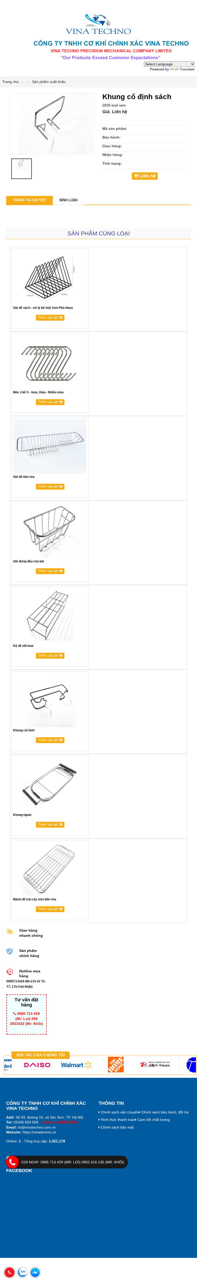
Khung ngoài (22, 815)
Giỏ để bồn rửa (24, 477)
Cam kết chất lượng (153, 1120)
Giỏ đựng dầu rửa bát (28, 561)
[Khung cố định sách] (52, 123)
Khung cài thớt (24, 730)
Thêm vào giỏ (48, 317)
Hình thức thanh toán (117, 1120)
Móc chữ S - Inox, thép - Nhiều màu (38, 392)
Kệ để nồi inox (23, 646)
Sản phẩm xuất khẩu (49, 82)
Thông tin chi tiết (29, 200)
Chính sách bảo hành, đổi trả (164, 1112)
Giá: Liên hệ (114, 111)
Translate (187, 69)
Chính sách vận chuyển (119, 1112)
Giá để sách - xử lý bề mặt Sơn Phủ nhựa (43, 308)
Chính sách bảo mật (117, 1127)
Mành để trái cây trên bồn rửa (34, 899)
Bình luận (68, 200)
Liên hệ (147, 175)
